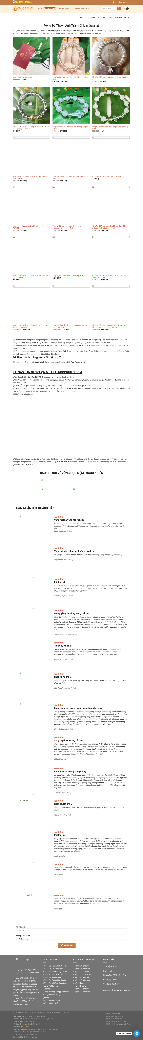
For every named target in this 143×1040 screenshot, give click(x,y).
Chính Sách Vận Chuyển (114, 1016)
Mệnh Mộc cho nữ (82, 977)
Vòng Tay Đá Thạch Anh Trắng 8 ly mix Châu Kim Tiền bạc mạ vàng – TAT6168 (31, 128)
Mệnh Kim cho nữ (81, 966)
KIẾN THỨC (107, 971)
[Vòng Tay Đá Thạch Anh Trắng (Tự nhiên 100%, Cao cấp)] (71, 56)
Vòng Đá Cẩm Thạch (52, 1000)
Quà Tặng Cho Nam (111, 984)
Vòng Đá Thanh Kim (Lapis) (55, 980)
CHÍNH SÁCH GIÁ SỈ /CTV (60, 1013)
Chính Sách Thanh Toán (114, 1019)
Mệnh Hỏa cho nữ (82, 983)
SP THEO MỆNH (63, 9)
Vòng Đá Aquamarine (52, 977)
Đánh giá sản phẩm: (23, 936)
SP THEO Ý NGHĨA (80, 9)
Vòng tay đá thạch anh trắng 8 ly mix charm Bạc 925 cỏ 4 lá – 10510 (31, 177)
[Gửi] (118, 9)
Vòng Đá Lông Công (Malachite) (56, 992)
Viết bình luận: (21, 927)
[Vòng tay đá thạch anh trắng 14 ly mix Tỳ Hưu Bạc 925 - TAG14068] (71, 304)
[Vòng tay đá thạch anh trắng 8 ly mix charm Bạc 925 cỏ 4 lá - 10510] (31, 155)
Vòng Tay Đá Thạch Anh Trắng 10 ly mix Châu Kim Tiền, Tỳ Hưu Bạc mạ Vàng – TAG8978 (109, 326)
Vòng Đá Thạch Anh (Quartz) (55, 966)
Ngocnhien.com (31, 1037)
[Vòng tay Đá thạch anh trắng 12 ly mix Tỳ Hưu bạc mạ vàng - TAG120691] (111, 254)
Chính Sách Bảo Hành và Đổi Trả (117, 1021)
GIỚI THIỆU (41, 1013)
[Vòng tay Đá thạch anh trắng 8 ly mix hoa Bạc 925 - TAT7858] (31, 205)
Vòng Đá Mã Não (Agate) (54, 969)
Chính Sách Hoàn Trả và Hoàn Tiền (118, 1024)
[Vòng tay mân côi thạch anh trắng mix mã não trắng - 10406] (111, 105)
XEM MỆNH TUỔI (110, 966)
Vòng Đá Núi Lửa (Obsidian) (55, 974)
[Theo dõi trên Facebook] (113, 2)
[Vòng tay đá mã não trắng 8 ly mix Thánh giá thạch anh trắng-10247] (71, 105)
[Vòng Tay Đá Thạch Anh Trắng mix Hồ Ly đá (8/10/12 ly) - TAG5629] (31, 254)
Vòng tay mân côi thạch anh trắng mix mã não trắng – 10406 (111, 128)
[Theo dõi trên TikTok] (115, 2)
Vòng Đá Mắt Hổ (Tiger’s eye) (55, 972)
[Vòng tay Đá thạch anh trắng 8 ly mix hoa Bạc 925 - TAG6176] (71, 155)
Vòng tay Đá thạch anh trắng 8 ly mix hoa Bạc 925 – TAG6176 (70, 177)
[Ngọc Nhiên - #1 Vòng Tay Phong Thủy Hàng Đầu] (23, 8)
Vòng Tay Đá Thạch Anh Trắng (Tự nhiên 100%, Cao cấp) (70, 78)
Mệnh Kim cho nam (82, 969)
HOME (40, 9)
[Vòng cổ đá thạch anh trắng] (31, 56)
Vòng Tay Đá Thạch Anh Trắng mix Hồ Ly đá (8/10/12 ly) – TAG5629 (31, 277)
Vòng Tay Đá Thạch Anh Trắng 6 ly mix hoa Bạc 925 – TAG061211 (110, 78)
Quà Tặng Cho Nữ (110, 979)
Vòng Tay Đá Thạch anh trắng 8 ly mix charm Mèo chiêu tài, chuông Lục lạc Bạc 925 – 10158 (109, 227)
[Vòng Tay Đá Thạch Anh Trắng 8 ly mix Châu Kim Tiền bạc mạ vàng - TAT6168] (31, 105)
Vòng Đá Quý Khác (51, 1003)
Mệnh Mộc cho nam (82, 980)
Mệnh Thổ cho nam (82, 992)
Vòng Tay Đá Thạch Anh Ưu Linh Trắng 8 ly (106, 176)
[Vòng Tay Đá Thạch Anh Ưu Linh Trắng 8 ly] (111, 155)
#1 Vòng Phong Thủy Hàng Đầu (24, 1013)
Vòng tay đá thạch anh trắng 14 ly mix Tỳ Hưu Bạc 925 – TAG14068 (70, 326)
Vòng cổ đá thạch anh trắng (22, 77)
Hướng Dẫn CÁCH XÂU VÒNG (114, 975)
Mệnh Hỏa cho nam (82, 986)
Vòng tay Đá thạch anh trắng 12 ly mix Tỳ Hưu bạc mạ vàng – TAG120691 (110, 277)
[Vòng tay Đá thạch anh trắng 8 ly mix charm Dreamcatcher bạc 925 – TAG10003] (71, 205)
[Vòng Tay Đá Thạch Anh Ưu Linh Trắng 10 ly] (71, 254)
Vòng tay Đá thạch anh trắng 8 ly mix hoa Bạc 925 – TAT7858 (31, 227)
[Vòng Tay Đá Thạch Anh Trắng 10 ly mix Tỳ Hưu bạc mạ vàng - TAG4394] (31, 304)
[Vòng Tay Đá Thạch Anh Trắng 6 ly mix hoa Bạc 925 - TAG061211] (111, 56)
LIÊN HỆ (48, 1013)
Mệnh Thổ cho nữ (81, 989)
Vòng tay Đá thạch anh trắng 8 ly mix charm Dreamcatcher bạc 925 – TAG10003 (68, 227)
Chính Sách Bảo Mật (113, 1014)
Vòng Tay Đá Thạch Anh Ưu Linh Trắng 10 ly (68, 276)
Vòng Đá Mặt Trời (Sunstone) (55, 983)
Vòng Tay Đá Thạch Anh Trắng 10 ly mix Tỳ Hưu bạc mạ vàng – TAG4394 (30, 326)
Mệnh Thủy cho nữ (82, 972)
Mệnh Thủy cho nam (83, 974)
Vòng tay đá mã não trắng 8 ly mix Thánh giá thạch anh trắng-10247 (70, 128)
